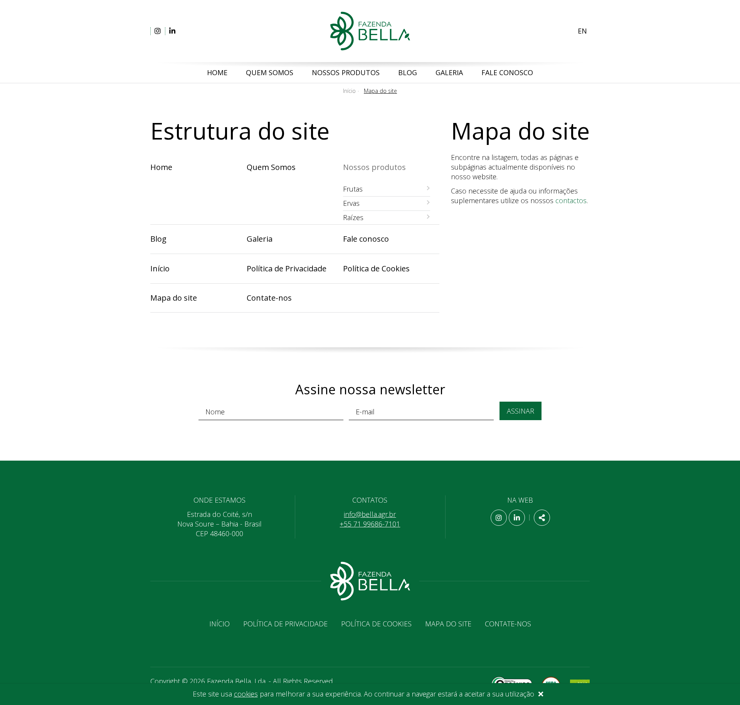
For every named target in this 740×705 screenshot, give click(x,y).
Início (349, 90)
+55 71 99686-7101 (370, 523)
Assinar (520, 411)
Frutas (353, 188)
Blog (407, 72)
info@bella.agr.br (370, 514)
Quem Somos (269, 72)
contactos (571, 200)
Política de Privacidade (286, 268)
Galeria (449, 72)
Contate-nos (269, 298)
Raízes (353, 217)
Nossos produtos (346, 72)
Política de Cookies (376, 268)
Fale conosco (507, 72)
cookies (246, 693)
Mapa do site (173, 298)
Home (217, 72)
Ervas (351, 203)
